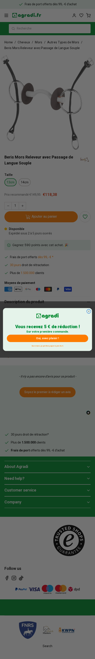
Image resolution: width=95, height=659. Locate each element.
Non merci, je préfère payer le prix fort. (47, 345)
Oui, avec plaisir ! (47, 338)
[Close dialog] (89, 311)
